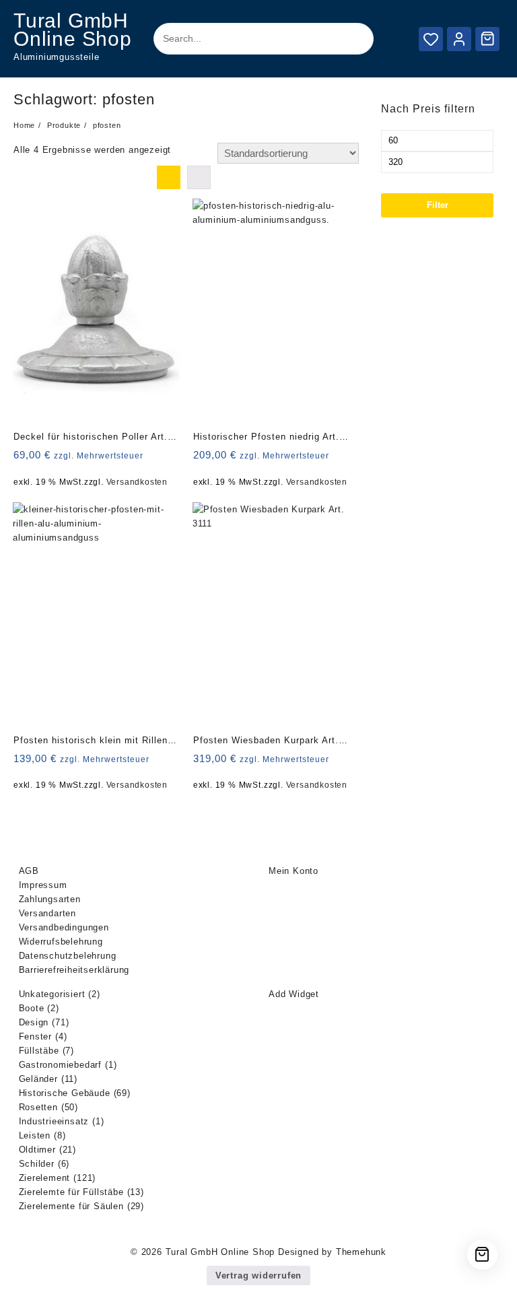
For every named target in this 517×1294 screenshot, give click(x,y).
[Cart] (487, 38)
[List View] (199, 177)
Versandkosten (137, 481)
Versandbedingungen (64, 927)
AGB (29, 871)
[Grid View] (168, 177)
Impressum (43, 885)
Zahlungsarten (50, 899)
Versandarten (48, 913)
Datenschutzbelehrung (67, 956)
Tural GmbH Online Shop (72, 29)
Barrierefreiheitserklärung (74, 970)
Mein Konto (293, 871)
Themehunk (361, 1252)
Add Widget (294, 994)
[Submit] (351, 39)
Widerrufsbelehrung (61, 942)
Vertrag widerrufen (258, 1275)
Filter (437, 205)
